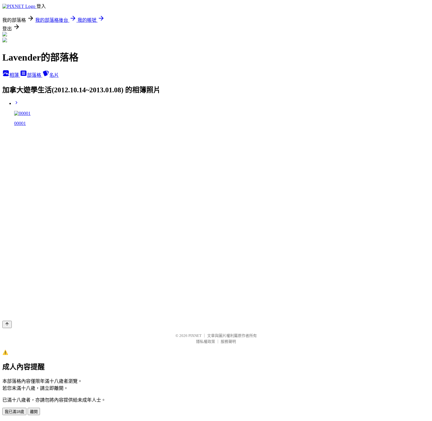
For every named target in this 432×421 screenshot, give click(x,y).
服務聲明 (228, 341)
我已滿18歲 (14, 412)
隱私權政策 (205, 341)
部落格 (34, 75)
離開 (34, 412)
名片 (54, 75)
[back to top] (7, 324)
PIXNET (195, 335)
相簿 (14, 75)
